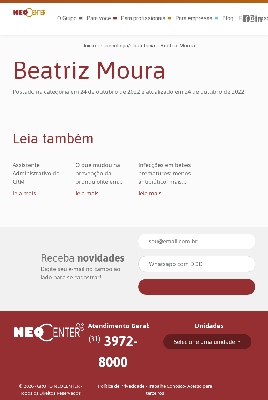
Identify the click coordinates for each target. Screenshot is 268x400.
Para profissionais (143, 18)
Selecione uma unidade (205, 342)
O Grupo (67, 18)
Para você (99, 18)
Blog (227, 18)
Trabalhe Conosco (166, 386)
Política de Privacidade (121, 386)
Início (90, 46)
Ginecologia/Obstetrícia (128, 46)
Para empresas (194, 18)
